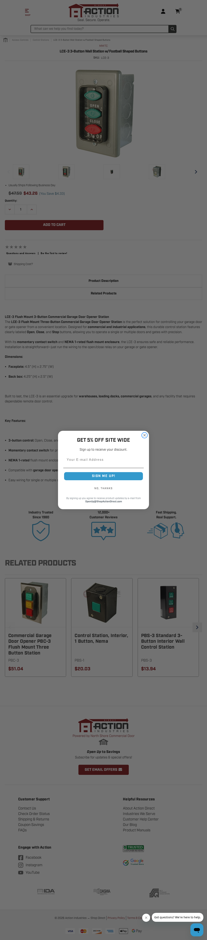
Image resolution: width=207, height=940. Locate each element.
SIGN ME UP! (103, 476)
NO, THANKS (103, 488)
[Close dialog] (144, 435)
